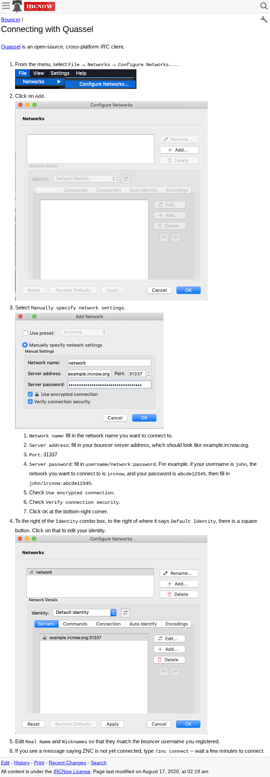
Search (99, 762)
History (22, 762)
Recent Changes (67, 762)
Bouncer (10, 20)
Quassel (10, 47)
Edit (5, 762)
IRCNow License (71, 771)
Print (39, 762)
